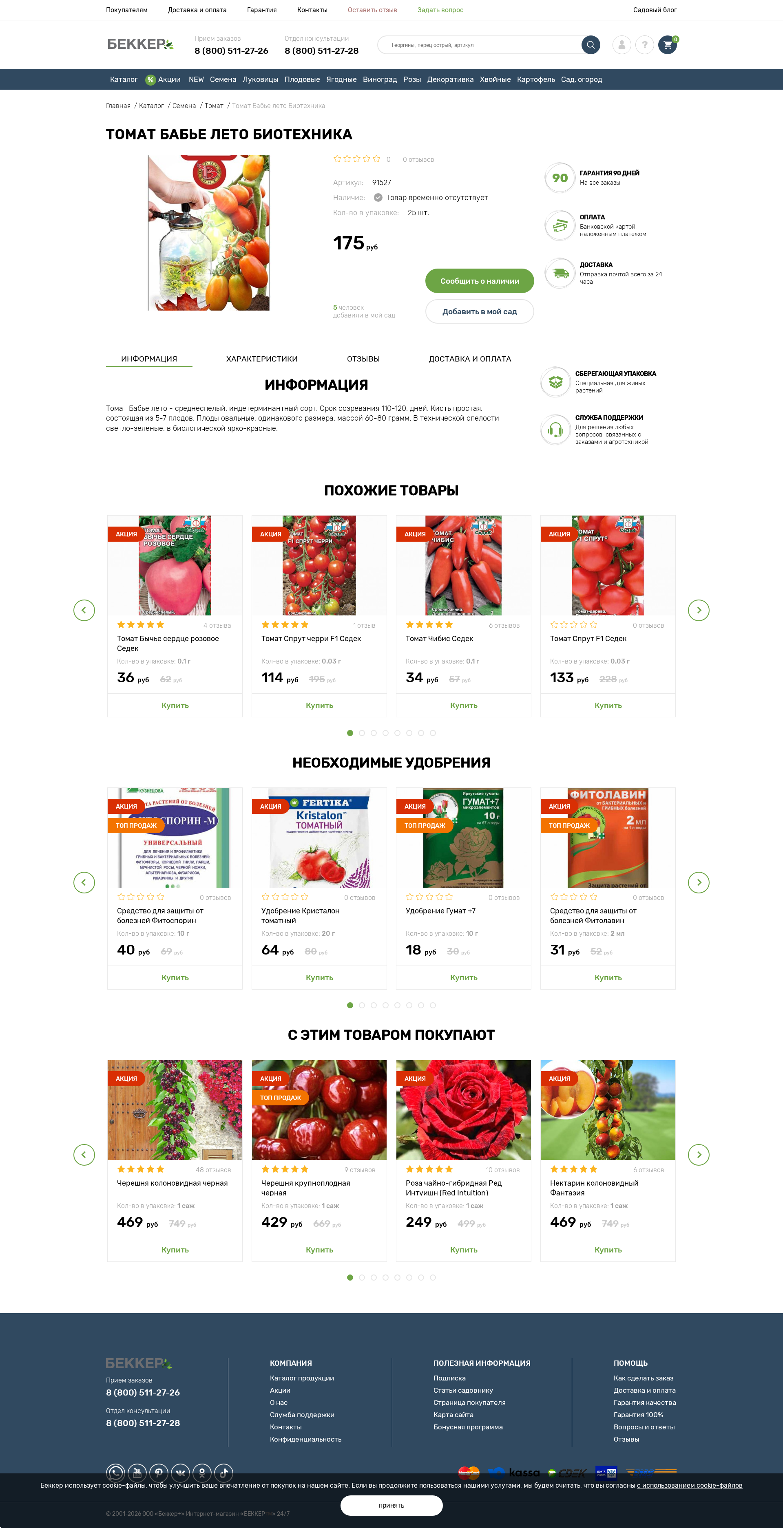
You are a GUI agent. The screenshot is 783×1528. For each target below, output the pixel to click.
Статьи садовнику (463, 1390)
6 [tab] (409, 733)
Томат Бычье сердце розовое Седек (168, 643)
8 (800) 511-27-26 (231, 50)
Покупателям (127, 10)
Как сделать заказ (644, 1378)
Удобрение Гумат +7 (441, 910)
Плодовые (302, 79)
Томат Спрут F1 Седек (588, 638)
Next (699, 610)
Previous (84, 610)
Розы (412, 79)
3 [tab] (374, 733)
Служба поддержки (302, 1415)
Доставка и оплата (197, 10)
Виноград (380, 79)
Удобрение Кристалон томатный (300, 915)
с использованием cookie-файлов (690, 1485)
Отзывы (363, 359)
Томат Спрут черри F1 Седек (311, 638)
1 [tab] (350, 733)
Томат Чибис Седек (439, 638)
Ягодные (341, 79)
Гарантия (262, 10)
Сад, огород (581, 79)
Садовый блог (655, 10)
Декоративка (450, 79)
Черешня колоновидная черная (172, 1183)
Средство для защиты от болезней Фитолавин (593, 915)
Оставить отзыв (372, 10)
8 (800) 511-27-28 (322, 50)
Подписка (450, 1378)
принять (392, 1505)
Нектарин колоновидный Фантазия (594, 1187)
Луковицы (261, 79)
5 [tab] (397, 733)
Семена (223, 79)
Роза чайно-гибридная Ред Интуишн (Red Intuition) (454, 1187)
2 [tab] (362, 733)
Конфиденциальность (305, 1439)
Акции (169, 79)
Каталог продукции (302, 1378)
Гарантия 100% (638, 1415)
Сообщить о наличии (480, 281)
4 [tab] (386, 733)
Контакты (312, 10)
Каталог (124, 79)
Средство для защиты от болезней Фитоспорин (160, 915)
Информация (149, 359)
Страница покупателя (470, 1402)
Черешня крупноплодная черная (305, 1187)
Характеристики (262, 359)
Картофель (536, 79)
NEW (196, 79)
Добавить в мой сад (479, 311)
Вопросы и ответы (644, 1427)
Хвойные (495, 79)
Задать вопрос (441, 10)
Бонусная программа (468, 1427)
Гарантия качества (645, 1402)
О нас (279, 1402)
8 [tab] (433, 733)
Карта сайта (453, 1415)
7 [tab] (421, 733)
